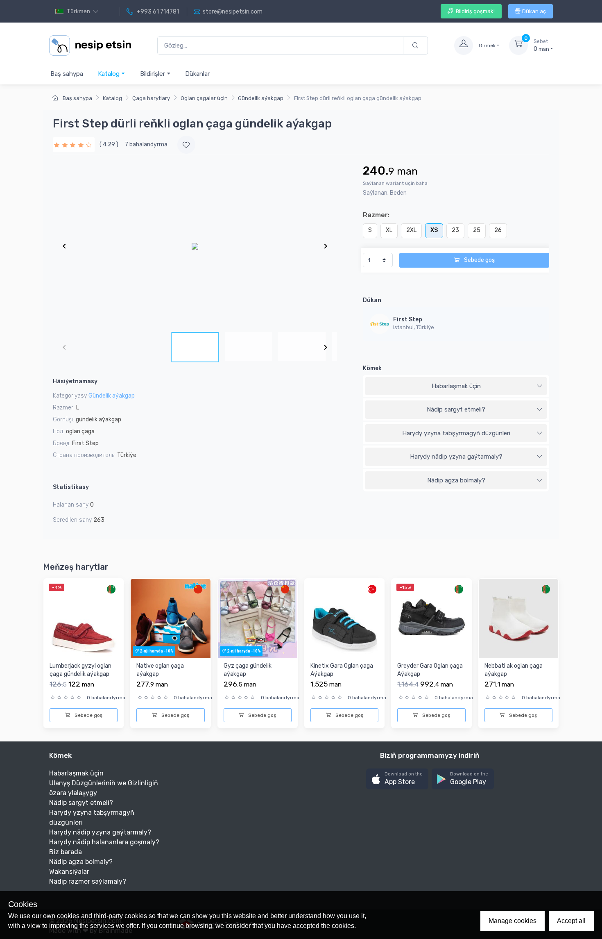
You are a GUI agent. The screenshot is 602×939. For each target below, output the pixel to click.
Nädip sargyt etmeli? (456, 409)
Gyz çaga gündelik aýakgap (248, 670)
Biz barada (65, 852)
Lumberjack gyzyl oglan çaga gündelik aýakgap (80, 670)
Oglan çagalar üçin (204, 98)
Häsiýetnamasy (75, 381)
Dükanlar (197, 73)
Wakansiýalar (69, 871)
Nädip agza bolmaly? (456, 480)
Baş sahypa (66, 73)
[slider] (74, 144)
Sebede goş (479, 260)
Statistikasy (71, 487)
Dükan (372, 300)
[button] (397, 778)
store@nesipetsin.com (233, 11)
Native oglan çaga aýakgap (160, 670)
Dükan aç (534, 11)
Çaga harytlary (151, 98)
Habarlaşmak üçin (456, 386)
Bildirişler (153, 73)
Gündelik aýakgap (260, 98)
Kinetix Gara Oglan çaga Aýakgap (341, 670)
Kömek (372, 368)
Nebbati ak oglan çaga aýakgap (513, 670)
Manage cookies (512, 920)
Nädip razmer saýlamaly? (87, 881)
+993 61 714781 (157, 11)
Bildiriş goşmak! (475, 11)
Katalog (109, 73)
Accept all (571, 920)
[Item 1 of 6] (195, 246)
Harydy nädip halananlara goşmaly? (104, 842)
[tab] (456, 386)
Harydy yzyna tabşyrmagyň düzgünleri (456, 433)
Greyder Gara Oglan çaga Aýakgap (430, 670)
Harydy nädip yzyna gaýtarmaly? (456, 456)
